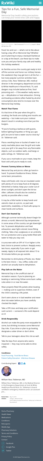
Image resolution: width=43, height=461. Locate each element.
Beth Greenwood (18, 44)
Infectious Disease (28, 358)
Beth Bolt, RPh (7, 46)
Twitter (21, 363)
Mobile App (6, 427)
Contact (4, 440)
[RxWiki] (8, 3)
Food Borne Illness (21, 355)
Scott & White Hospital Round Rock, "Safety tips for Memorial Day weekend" (25, 401)
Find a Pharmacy (8, 411)
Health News (6, 414)
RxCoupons (6, 424)
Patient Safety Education (11, 358)
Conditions (6, 421)
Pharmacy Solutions (9, 430)
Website (24, 363)
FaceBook (19, 363)
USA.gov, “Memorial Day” (16, 398)
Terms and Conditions (10, 433)
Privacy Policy (7, 436)
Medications (6, 417)
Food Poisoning (7, 355)
